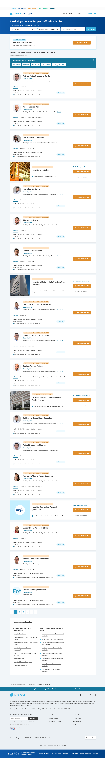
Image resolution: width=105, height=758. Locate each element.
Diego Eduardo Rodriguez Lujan (37, 304)
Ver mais (61, 64)
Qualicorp (95, 753)
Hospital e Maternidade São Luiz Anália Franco (26, 643)
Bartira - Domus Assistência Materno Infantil (25, 654)
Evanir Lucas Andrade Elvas (35, 528)
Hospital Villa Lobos (22, 42)
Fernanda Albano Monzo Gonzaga (38, 476)
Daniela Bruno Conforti (33, 138)
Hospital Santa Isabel (20, 665)
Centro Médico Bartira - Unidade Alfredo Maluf (28, 573)
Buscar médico (22, 8)
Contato (75, 725)
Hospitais (79, 13)
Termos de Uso (77, 721)
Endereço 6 (54, 377)
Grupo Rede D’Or (61, 746)
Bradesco (26, 64)
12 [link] (31, 612)
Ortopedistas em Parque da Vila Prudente (51, 665)
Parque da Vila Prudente (43, 684)
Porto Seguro (46, 64)
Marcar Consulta (21, 684)
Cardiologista (31, 684)
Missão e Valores (77, 715)
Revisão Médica (77, 718)
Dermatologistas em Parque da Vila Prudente (52, 659)
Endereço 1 (15, 87)
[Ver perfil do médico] (17, 77)
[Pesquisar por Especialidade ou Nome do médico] (32, 29)
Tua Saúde (13, 8)
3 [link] (23, 612)
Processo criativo (53, 718)
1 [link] (15, 612)
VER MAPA (61, 92)
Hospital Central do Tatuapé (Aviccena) (22, 649)
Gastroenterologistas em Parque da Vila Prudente (53, 643)
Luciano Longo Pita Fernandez (36, 335)
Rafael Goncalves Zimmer (34, 445)
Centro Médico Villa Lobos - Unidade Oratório (27, 91)
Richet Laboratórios (85, 753)
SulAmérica (16, 64)
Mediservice (35, 64)
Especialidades (67, 13)
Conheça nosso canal (80, 695)
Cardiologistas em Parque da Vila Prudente (52, 649)
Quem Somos (52, 715)
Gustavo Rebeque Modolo (34, 590)
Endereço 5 (46, 377)
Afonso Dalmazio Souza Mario (36, 559)
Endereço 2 (23, 87)
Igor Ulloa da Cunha (31, 189)
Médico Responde (43, 8)
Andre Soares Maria (32, 107)
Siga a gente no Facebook (90, 695)
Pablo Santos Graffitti (32, 251)
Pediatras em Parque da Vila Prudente (53, 639)
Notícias (52, 8)
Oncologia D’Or (66, 753)
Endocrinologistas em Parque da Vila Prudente (53, 635)
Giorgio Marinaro (30, 220)
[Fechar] (93, 59)
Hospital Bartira (16, 575)
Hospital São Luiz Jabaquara (23, 662)
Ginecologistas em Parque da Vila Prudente (52, 654)
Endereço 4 (39, 117)
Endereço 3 (31, 117)
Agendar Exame (32, 8)
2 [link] (19, 612)
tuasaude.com (91, 13)
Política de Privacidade (55, 721)
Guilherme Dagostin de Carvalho (37, 418)
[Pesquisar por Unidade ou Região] (58, 29)
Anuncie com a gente (54, 725)
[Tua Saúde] (17, 695)
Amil (54, 64)
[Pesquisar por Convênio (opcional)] (83, 29)
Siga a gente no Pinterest (95, 695)
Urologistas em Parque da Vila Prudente (51, 670)
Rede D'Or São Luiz (56, 753)
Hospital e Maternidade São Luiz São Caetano (25, 638)
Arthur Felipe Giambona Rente (36, 76)
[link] (35, 612)
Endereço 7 (62, 377)
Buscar (92, 29)
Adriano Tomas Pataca (33, 366)
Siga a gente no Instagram (85, 695)
